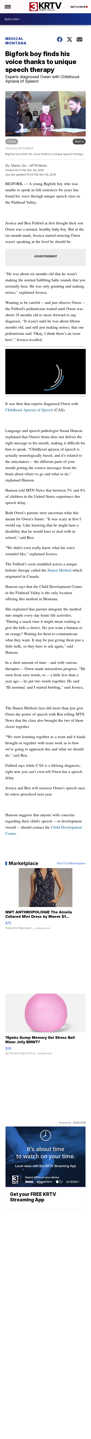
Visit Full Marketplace (71, 863)
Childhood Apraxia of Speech (29, 409)
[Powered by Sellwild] (79, 1122)
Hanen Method (59, 570)
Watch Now (78, 7)
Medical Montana (16, 40)
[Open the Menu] (7, 6)
